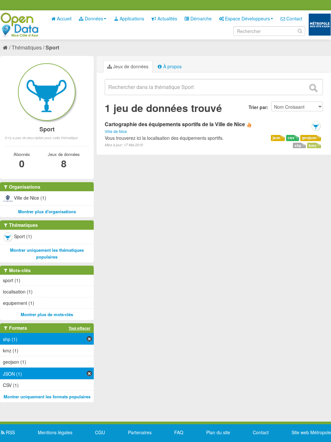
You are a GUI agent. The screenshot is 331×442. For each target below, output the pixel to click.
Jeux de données (130, 66)
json (276, 137)
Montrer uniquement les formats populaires (47, 396)
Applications (131, 18)
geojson (309, 137)
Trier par (258, 107)
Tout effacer (80, 328)
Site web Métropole (311, 432)
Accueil (63, 18)
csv (291, 137)
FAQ (178, 432)
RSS (10, 432)
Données (93, 18)
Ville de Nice (116, 131)
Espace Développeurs (247, 18)
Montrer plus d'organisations (47, 211)
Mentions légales (55, 432)
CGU (100, 432)
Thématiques (27, 47)
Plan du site (218, 432)
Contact (293, 18)
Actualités (166, 18)
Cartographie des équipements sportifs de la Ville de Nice (175, 124)
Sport (52, 47)
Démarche (200, 18)
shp (297, 145)
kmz (312, 145)
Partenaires (140, 432)
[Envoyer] (313, 88)
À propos (172, 66)
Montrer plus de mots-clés (47, 314)
